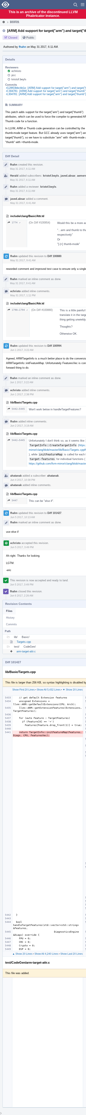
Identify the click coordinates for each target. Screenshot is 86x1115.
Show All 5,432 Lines (49, 689)
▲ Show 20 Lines (22, 953)
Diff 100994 (54, 345)
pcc (13, 75)
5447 (15, 500)
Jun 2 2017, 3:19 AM (21, 425)
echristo (16, 71)
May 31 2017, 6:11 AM (22, 168)
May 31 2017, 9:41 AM (22, 260)
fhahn (22, 46)
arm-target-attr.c (26, 651)
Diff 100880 (54, 256)
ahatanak (16, 475)
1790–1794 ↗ (20, 310)
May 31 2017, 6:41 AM (22, 203)
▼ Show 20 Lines (73, 689)
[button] (82, 4)
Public (30, 37)
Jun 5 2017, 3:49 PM (22, 547)
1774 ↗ (16, 222)
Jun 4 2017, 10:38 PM (22, 479)
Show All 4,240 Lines (46, 953)
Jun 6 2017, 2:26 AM (21, 595)
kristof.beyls (18, 79)
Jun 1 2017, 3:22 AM (21, 350)
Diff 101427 (54, 513)
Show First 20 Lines (23, 689)
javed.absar (68, 175)
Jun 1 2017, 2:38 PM (22, 394)
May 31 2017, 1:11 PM (22, 295)
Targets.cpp (24, 641)
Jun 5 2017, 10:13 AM (22, 517)
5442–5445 (18, 409)
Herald (14, 175)
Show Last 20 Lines (71, 953)
